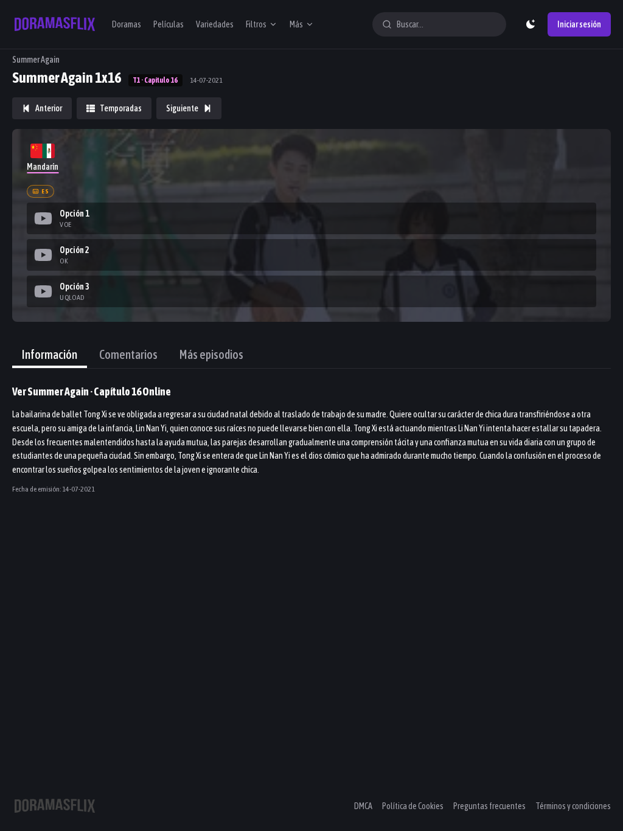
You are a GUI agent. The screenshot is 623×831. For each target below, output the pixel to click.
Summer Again (36, 59)
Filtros (256, 24)
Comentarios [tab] (128, 354)
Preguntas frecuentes (489, 806)
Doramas (126, 24)
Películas (168, 24)
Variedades (215, 24)
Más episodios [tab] (211, 354)
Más (296, 24)
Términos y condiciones (573, 806)
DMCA (363, 806)
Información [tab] (49, 354)
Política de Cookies (413, 806)
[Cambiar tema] (530, 24)
